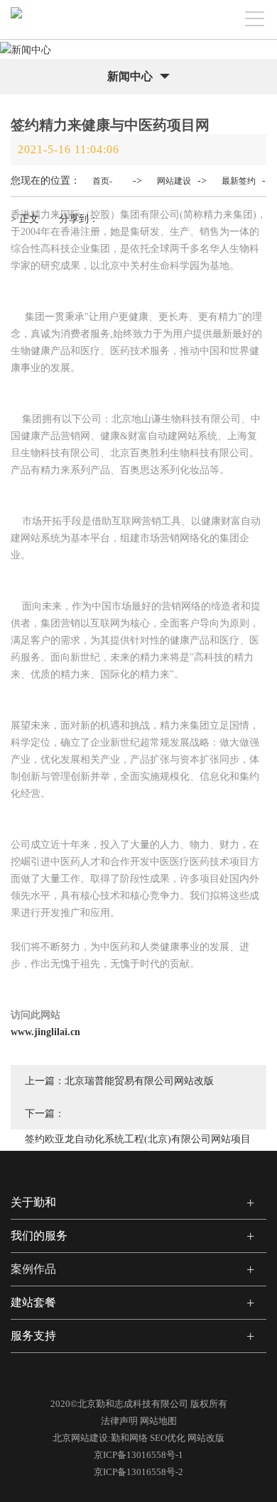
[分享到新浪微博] (152, 1377)
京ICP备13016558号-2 (138, 1472)
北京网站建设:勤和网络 (100, 1437)
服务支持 (33, 1336)
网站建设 (174, 181)
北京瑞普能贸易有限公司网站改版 (139, 1081)
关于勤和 (33, 1202)
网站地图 (158, 1420)
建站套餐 (33, 1302)
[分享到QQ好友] (179, 210)
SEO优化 (167, 1437)
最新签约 (239, 181)
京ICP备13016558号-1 (138, 1454)
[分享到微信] (126, 210)
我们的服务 (39, 1236)
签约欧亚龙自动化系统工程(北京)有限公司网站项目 (138, 1139)
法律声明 (119, 1420)
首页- (102, 181)
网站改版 (206, 1437)
